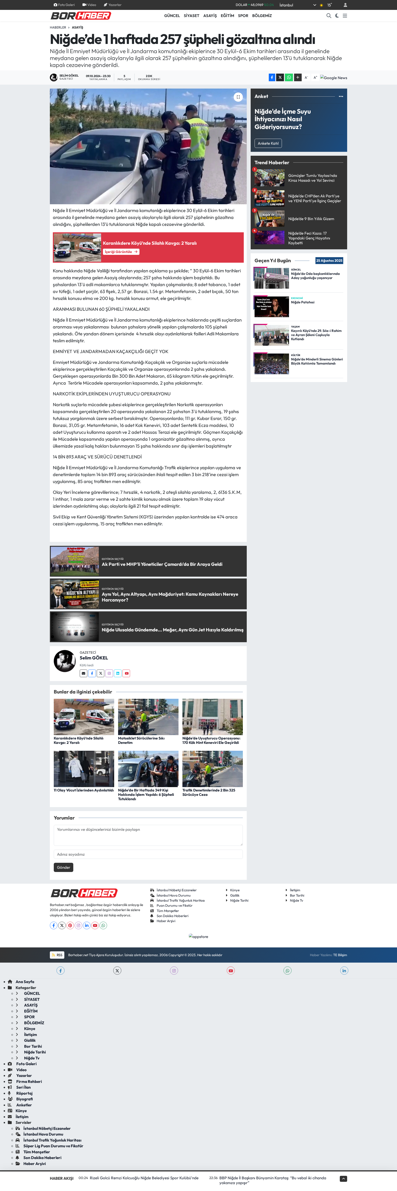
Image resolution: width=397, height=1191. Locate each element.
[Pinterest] (70, 925)
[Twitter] (100, 673)
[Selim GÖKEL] (65, 660)
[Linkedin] (118, 673)
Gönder (63, 867)
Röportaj (24, 1093)
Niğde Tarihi (239, 900)
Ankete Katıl (268, 143)
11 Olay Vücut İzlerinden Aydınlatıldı (84, 790)
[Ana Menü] (345, 16)
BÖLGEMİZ (262, 15)
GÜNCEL (172, 15)
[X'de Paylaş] (280, 77)
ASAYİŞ (210, 15)
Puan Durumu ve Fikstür (175, 905)
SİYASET (191, 15)
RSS (59, 955)
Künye (235, 890)
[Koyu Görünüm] (337, 16)
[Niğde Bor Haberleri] (80, 15)
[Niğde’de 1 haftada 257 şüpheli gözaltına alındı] (148, 146)
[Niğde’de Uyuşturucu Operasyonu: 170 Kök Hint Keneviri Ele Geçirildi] (212, 716)
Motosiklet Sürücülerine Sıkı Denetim (141, 740)
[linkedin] (344, 971)
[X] (62, 925)
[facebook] (61, 971)
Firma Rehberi (29, 1081)
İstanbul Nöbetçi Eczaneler (177, 890)
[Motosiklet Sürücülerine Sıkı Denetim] (148, 716)
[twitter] (117, 971)
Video (91, 5)
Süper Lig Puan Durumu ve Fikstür (53, 1145)
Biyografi (24, 1098)
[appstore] (198, 936)
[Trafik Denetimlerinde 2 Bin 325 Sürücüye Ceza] (212, 768)
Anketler (24, 1104)
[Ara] (329, 16)
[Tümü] (341, 96)
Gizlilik (234, 895)
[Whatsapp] (103, 925)
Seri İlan (23, 1087)
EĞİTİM (227, 15)
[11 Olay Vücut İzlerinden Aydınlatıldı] (84, 768)
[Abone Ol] (333, 77)
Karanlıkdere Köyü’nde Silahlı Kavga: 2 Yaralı (78, 740)
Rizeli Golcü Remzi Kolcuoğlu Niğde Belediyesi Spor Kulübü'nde (144, 1177)
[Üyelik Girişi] (343, 5)
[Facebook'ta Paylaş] (272, 77)
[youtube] (231, 971)
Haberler (58, 27)
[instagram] (174, 971)
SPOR (243, 15)
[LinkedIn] (87, 925)
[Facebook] (92, 673)
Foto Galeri (66, 5)
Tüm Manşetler (168, 911)
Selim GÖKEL (94, 658)
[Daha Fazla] (298, 77)
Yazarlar (115, 5)
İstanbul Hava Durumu (174, 895)
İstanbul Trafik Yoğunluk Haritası (181, 900)
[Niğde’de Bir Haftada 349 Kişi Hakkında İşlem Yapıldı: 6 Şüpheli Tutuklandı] (148, 768)
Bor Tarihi (297, 895)
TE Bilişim (340, 955)
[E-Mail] (83, 673)
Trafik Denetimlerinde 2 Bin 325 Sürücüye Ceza (208, 792)
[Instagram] (109, 673)
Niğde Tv (296, 900)
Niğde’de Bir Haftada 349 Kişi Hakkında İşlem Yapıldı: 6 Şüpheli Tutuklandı (146, 794)
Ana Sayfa (25, 981)
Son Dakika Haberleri (172, 916)
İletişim (295, 890)
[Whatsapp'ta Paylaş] (289, 77)
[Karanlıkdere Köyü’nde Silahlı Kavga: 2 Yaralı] (84, 716)
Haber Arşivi (166, 921)
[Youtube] (126, 673)
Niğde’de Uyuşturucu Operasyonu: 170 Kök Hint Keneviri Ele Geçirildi (211, 740)
